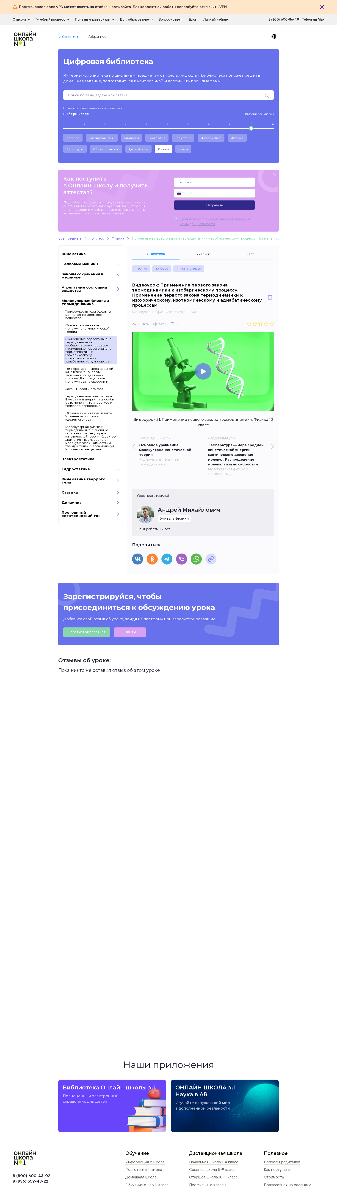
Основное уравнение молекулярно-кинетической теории (87, 328)
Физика (163, 149)
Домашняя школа (141, 1177)
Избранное (97, 37)
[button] (180, 193)
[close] (274, 174)
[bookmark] (270, 298)
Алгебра (72, 138)
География (157, 138)
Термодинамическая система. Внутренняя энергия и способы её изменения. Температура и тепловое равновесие (89, 401)
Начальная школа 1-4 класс (213, 1162)
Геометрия (183, 138)
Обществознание (106, 149)
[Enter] (274, 36)
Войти (130, 632)
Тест (250, 254)
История (237, 138)
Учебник (203, 254)
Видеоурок (155, 253)
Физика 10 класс (189, 268)
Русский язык (138, 149)
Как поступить (277, 1169)
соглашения (221, 219)
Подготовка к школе (143, 1169)
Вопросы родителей (282, 1162)
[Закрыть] (322, 7)
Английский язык (101, 138)
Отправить (214, 205)
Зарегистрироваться (87, 632)
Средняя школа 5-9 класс (212, 1169)
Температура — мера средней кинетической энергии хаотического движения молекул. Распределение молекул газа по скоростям (89, 375)
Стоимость (274, 1177)
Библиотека (68, 36)
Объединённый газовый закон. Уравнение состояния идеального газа (89, 416)
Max (321, 19)
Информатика (211, 138)
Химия (183, 149)
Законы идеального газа (84, 389)
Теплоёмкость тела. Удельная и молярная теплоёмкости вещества (90, 315)
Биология (131, 138)
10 (251, 124)
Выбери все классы (259, 114)
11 (273, 124)
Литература (74, 149)
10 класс (162, 268)
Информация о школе (145, 1162)
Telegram (310, 19)
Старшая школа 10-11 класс (213, 1177)
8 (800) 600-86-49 (283, 19)
